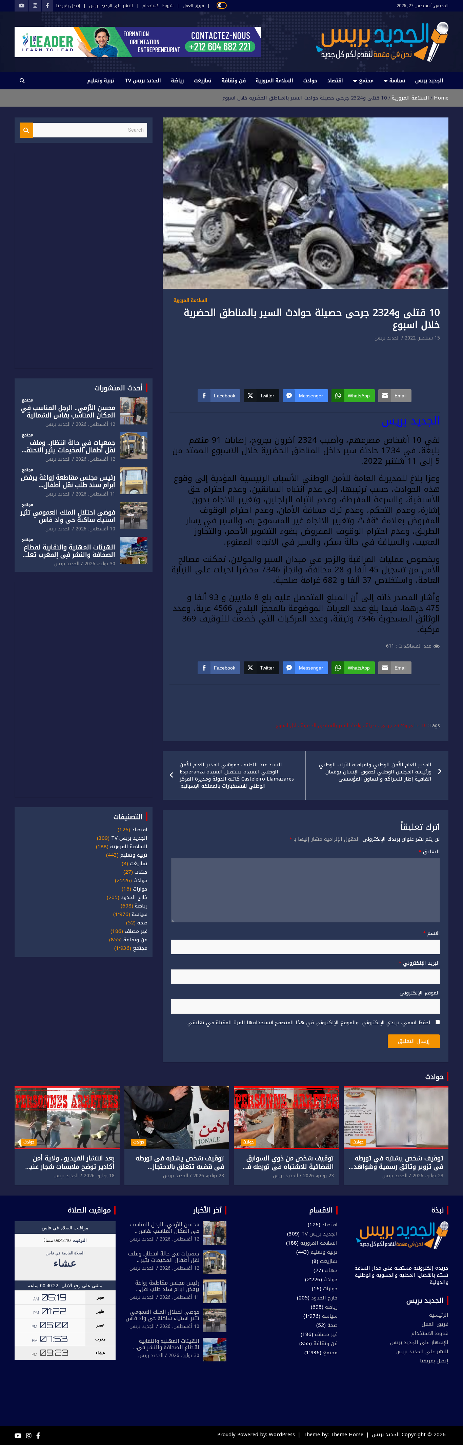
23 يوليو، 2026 (427, 1175)
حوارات (140, 889)
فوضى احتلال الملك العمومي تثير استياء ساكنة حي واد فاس (67, 516)
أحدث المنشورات (119, 387)
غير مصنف (136, 931)
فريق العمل (193, 6)
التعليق (429, 851)
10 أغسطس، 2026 (95, 528)
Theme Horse (346, 1434)
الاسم (431, 933)
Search (26, 130)
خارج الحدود (134, 897)
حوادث (310, 80)
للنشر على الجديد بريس (111, 6)
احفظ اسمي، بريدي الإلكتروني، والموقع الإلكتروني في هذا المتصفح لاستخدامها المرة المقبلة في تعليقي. (308, 1022)
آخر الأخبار (208, 1210)
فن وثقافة (234, 80)
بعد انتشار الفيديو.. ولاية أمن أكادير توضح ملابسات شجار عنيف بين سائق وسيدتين (69, 1166)
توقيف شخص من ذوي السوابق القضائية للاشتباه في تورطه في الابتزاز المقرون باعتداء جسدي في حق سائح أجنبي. (287, 1170)
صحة (142, 922)
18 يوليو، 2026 (99, 1175)
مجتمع (366, 80)
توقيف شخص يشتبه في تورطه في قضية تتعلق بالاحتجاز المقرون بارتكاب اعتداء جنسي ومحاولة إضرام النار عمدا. (180, 1170)
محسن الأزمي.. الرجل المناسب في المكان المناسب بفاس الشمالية (68, 412)
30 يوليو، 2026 (99, 563)
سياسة (397, 80)
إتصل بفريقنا (68, 6)
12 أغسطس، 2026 (95, 424)
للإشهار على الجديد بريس (419, 1342)
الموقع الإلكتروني (420, 993)
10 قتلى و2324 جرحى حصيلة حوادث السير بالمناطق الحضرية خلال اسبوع (351, 725)
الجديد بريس (429, 80)
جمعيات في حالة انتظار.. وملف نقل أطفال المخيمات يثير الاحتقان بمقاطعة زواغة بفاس (67, 450)
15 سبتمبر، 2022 (422, 338)
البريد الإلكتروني (419, 963)
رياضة (177, 80)
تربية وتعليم (101, 80)
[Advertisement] (305, 361)
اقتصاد (335, 80)
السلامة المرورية (274, 80)
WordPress (282, 1434)
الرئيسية (438, 1315)
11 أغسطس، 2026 (95, 494)
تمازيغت (203, 80)
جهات (141, 872)
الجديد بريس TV (143, 80)
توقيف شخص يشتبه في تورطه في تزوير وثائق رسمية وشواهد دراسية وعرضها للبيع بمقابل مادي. (398, 1170)
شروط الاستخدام (158, 6)
